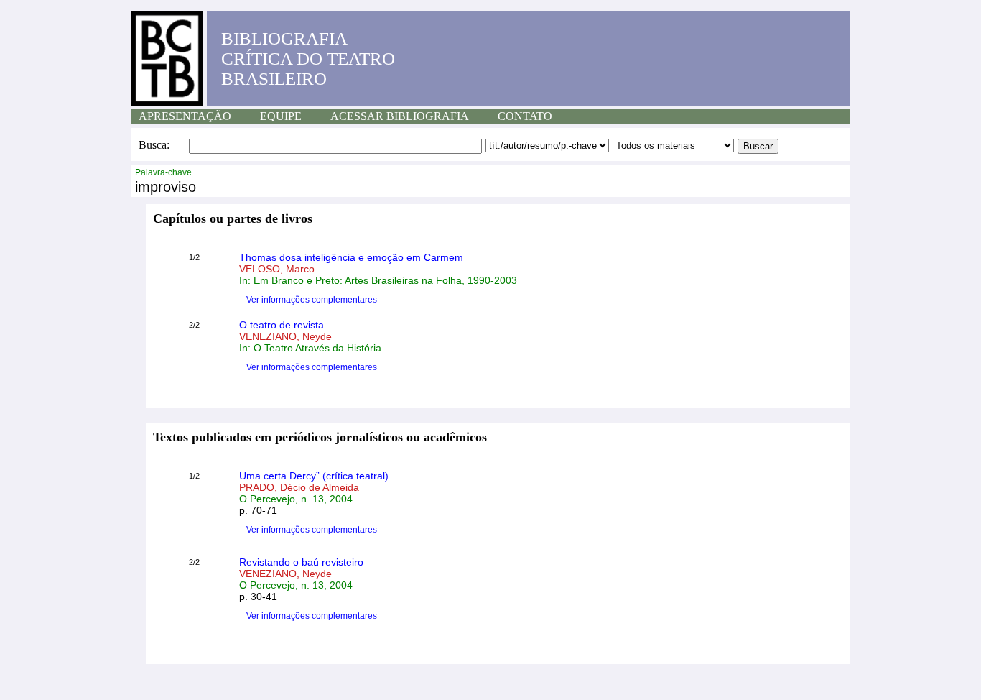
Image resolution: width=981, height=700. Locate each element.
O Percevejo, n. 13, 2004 (296, 499)
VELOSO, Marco (277, 269)
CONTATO (525, 116)
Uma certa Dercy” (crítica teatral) (314, 476)
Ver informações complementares (311, 300)
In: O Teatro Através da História (310, 348)
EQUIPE (281, 116)
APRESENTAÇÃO (185, 116)
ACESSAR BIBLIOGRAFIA (399, 116)
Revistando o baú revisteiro (301, 562)
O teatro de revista (281, 325)
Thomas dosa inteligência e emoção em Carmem (351, 257)
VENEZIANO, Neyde (285, 336)
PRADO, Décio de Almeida (299, 487)
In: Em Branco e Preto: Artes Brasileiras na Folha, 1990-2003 (378, 280)
